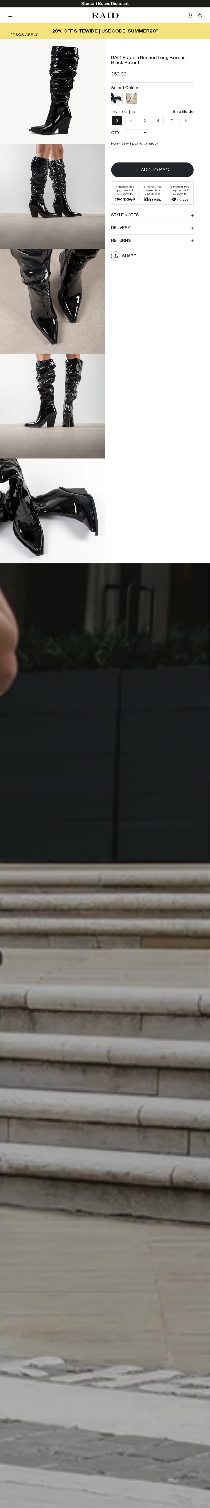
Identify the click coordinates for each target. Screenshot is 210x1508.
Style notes (125, 215)
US (124, 112)
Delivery (120, 228)
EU (134, 112)
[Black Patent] (116, 98)
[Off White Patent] (131, 98)
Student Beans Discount (105, 4)
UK (114, 112)
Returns (121, 240)
